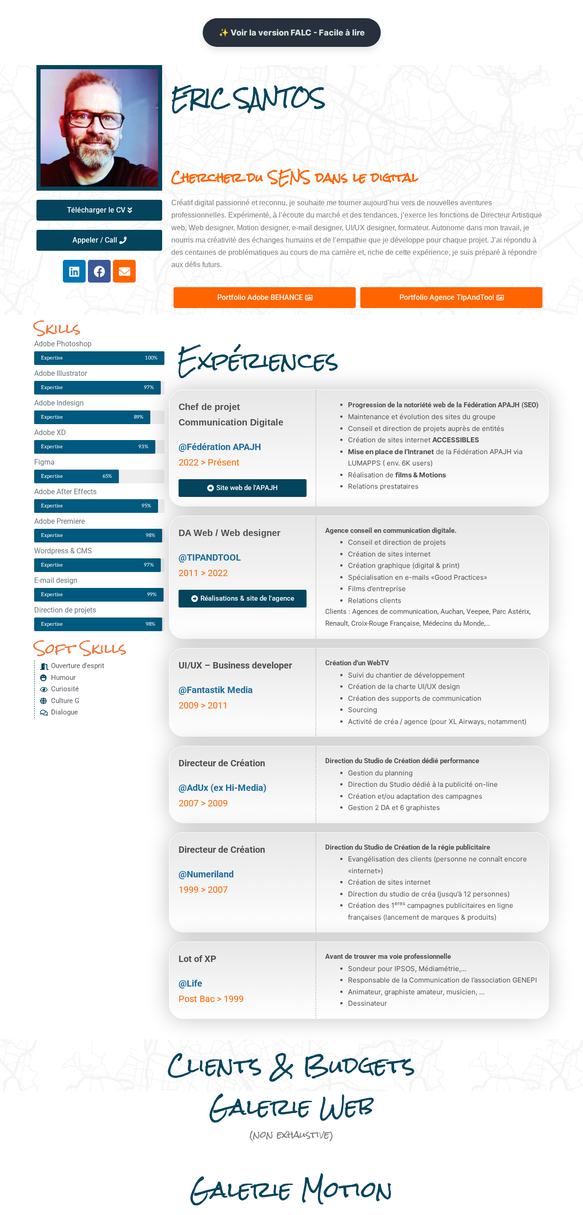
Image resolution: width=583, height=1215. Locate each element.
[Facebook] (99, 271)
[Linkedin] (74, 271)
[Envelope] (124, 271)
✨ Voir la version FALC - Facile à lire (292, 32)
